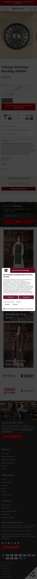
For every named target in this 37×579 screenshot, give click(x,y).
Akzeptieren (26, 297)
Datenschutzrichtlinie (8, 302)
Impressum (18, 302)
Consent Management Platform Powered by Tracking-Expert (19, 308)
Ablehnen (10, 297)
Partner (15, 304)
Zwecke (7, 304)
